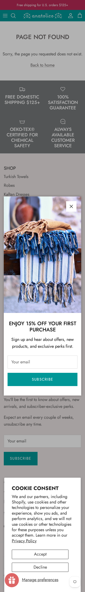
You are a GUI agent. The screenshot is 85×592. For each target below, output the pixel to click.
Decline (40, 567)
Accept (40, 554)
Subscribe (42, 379)
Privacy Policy (24, 541)
